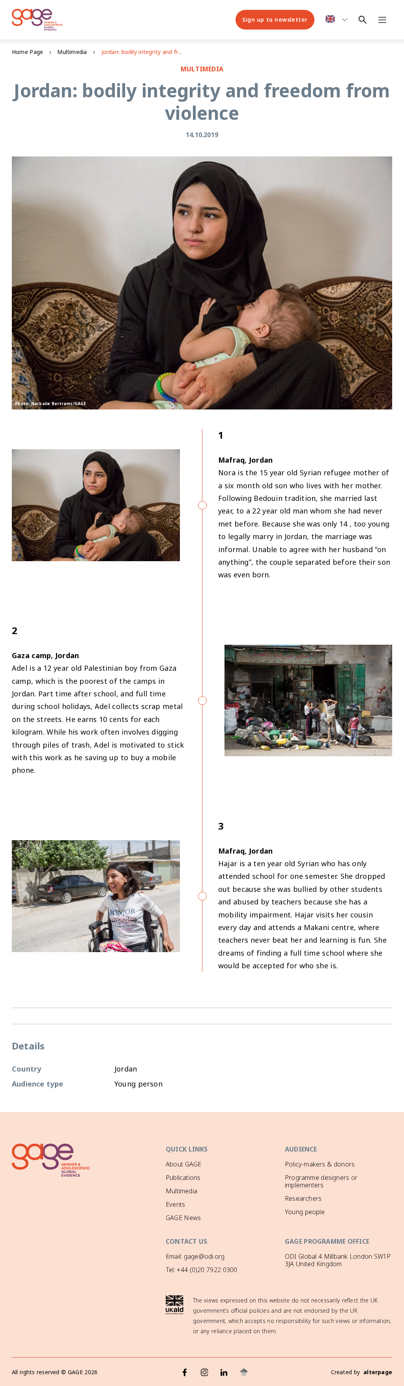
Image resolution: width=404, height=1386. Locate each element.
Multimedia (72, 52)
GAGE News (183, 1217)
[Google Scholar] (244, 1372)
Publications (183, 1177)
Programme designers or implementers (321, 1181)
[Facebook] (185, 1372)
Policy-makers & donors (320, 1164)
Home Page (27, 52)
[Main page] (37, 19)
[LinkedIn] (224, 1372)
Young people (305, 1211)
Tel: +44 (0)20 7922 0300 (201, 1269)
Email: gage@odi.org (195, 1256)
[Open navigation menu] (382, 20)
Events (175, 1204)
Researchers (303, 1198)
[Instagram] (204, 1372)
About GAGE (183, 1164)
